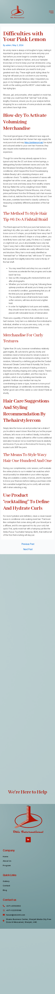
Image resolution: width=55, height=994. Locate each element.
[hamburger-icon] (51, 12)
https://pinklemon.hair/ (33, 142)
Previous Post (27, 544)
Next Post (28, 549)
